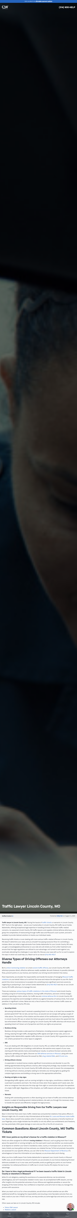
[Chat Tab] (38, 609)
